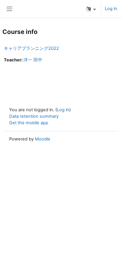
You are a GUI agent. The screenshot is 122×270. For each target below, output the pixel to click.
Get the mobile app (28, 122)
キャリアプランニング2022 (31, 48)
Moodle (42, 139)
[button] (91, 9)
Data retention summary (34, 116)
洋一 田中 (32, 60)
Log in (111, 8)
